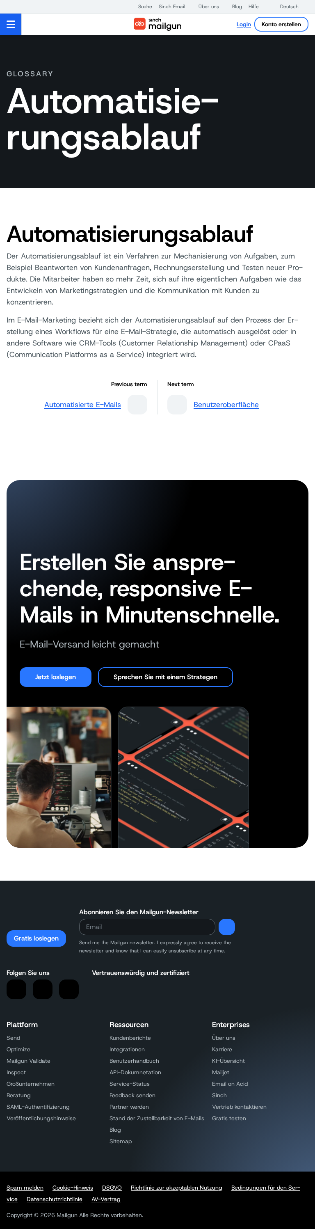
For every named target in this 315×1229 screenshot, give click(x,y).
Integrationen (127, 1049)
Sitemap (121, 1141)
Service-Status (130, 1083)
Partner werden (129, 1106)
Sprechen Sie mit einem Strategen (165, 677)
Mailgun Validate (28, 1060)
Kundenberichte (130, 1037)
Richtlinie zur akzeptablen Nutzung (176, 1187)
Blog (115, 1129)
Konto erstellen (281, 24)
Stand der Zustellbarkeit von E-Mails (157, 1118)
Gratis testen (229, 1118)
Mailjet (220, 1072)
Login (244, 24)
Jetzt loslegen (55, 677)
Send (13, 1037)
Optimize (18, 1049)
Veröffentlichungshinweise (41, 1118)
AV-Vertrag (106, 1199)
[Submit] (227, 927)
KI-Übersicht (228, 1060)
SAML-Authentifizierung (38, 1106)
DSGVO (112, 1187)
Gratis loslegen (36, 938)
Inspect (16, 1072)
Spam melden (25, 1187)
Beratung (19, 1095)
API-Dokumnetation (135, 1072)
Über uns (223, 1037)
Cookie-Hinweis (72, 1187)
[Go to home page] (157, 24)
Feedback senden (132, 1095)
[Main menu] (11, 24)
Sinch (219, 1095)
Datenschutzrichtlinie (54, 1199)
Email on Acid (230, 1083)
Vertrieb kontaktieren (239, 1106)
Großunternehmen (31, 1083)
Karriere (222, 1049)
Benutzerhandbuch (134, 1060)
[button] (141, 6)
